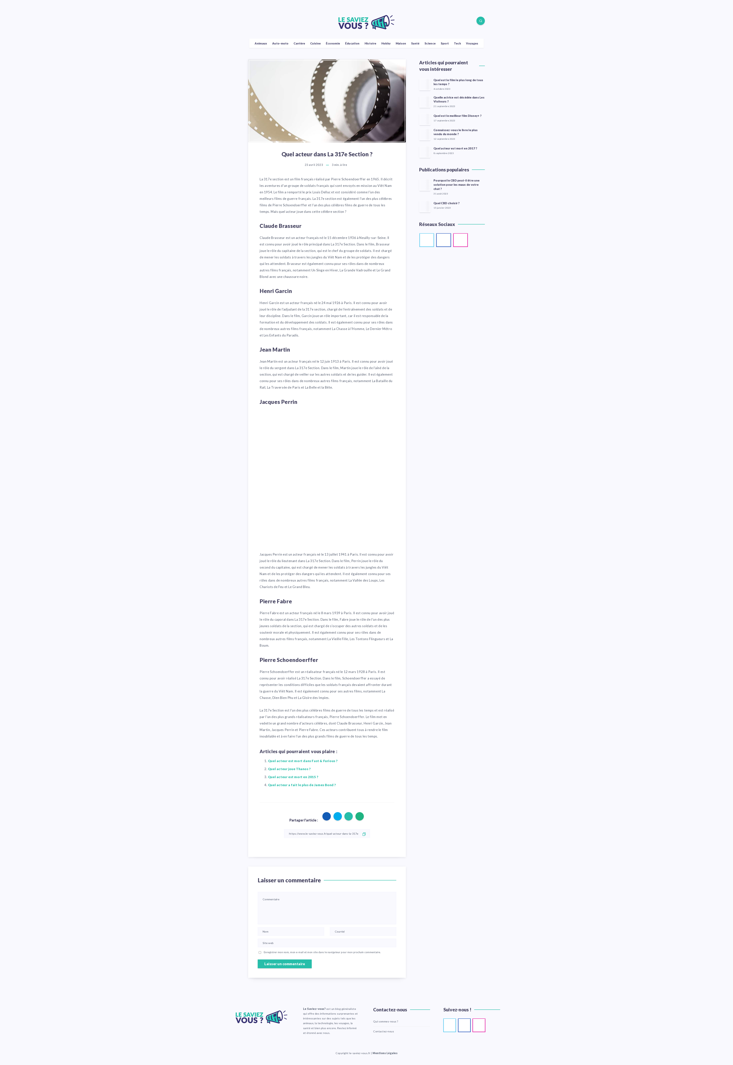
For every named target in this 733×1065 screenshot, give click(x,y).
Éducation (352, 43)
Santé (415, 43)
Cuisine (315, 43)
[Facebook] (252, 21)
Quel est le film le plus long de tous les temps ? (458, 82)
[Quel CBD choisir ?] (425, 206)
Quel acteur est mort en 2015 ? (293, 777)
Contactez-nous (383, 1031)
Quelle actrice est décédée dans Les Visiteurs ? (459, 99)
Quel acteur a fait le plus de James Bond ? (302, 785)
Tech (457, 43)
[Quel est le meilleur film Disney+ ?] (425, 119)
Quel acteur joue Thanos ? (289, 769)
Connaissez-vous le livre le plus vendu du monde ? (456, 132)
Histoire (370, 43)
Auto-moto (280, 43)
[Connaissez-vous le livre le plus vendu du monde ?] (425, 134)
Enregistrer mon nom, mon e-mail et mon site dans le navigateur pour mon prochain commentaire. (322, 952)
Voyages (472, 43)
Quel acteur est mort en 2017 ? (455, 148)
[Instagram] (269, 21)
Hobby (386, 43)
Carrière (299, 43)
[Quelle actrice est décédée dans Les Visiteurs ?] (425, 102)
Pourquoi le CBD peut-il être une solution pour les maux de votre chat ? (457, 184)
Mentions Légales (385, 1053)
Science (430, 43)
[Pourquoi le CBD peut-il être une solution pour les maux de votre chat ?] (425, 185)
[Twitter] (261, 21)
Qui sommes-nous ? (385, 1021)
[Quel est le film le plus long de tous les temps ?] (425, 84)
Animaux (261, 43)
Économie (333, 43)
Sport (445, 43)
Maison (401, 43)
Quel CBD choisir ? (447, 203)
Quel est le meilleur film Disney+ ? (458, 115)
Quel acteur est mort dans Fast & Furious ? (303, 761)
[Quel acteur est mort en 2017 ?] (425, 152)
